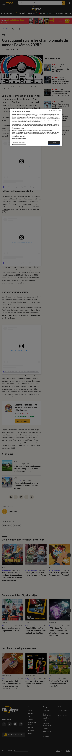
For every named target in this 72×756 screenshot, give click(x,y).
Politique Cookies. (20, 128)
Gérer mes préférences (19, 142)
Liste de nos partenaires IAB (19, 138)
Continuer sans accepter (55, 110)
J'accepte (53, 142)
